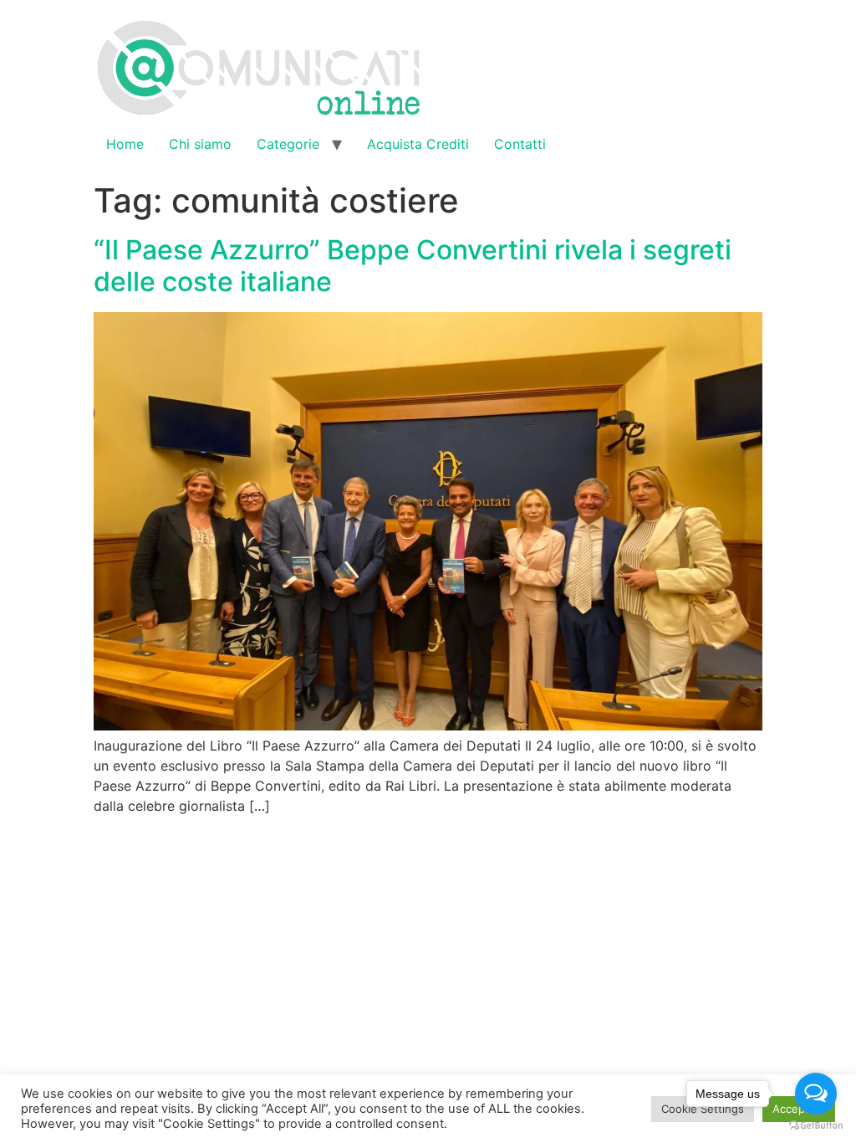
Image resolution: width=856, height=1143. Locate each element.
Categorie (288, 144)
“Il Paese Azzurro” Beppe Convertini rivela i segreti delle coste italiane (412, 265)
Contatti (520, 144)
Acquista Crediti (418, 144)
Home (125, 144)
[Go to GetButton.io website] (816, 1125)
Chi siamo (200, 144)
